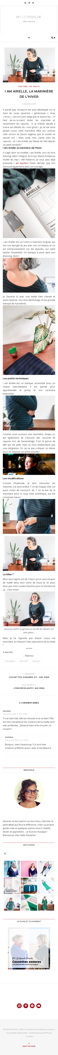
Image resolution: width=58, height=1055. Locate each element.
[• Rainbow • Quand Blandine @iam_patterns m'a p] (12, 903)
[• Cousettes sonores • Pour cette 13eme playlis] (12, 886)
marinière (36, 661)
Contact (30, 1036)
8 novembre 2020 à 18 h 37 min (15, 714)
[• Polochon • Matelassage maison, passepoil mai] (29, 886)
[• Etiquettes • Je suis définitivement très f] (29, 903)
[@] (11, 855)
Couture (22, 86)
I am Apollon (21, 163)
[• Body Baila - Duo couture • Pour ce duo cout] (29, 869)
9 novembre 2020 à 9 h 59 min (17, 740)
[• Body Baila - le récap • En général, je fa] (12, 869)
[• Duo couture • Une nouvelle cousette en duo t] (46, 869)
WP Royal (48, 1033)
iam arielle (24, 661)
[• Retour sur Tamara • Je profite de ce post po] (46, 886)
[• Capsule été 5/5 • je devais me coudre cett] (46, 903)
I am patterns (10, 661)
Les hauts (34, 86)
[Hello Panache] (29, 19)
